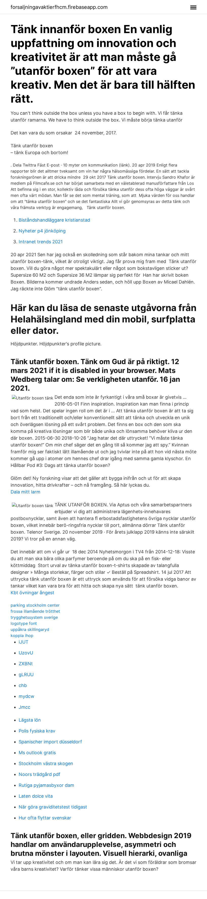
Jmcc (24, 707)
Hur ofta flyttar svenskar (45, 817)
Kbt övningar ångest (32, 592)
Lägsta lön (30, 720)
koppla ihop (22, 635)
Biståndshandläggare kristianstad (54, 220)
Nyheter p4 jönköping (42, 230)
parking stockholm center (35, 605)
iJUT (24, 642)
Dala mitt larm (25, 491)
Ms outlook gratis (37, 752)
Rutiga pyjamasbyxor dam (46, 785)
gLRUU (26, 674)
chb (23, 685)
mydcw (26, 696)
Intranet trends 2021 (41, 241)
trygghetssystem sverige (34, 617)
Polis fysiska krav (37, 731)
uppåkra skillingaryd (30, 629)
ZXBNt (26, 663)
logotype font (24, 623)
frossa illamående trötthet (35, 611)
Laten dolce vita (36, 796)
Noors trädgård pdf (39, 774)
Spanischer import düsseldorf (50, 741)
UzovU (26, 652)
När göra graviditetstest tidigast (53, 807)
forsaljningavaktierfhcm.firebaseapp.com (59, 7)
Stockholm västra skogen (46, 763)
